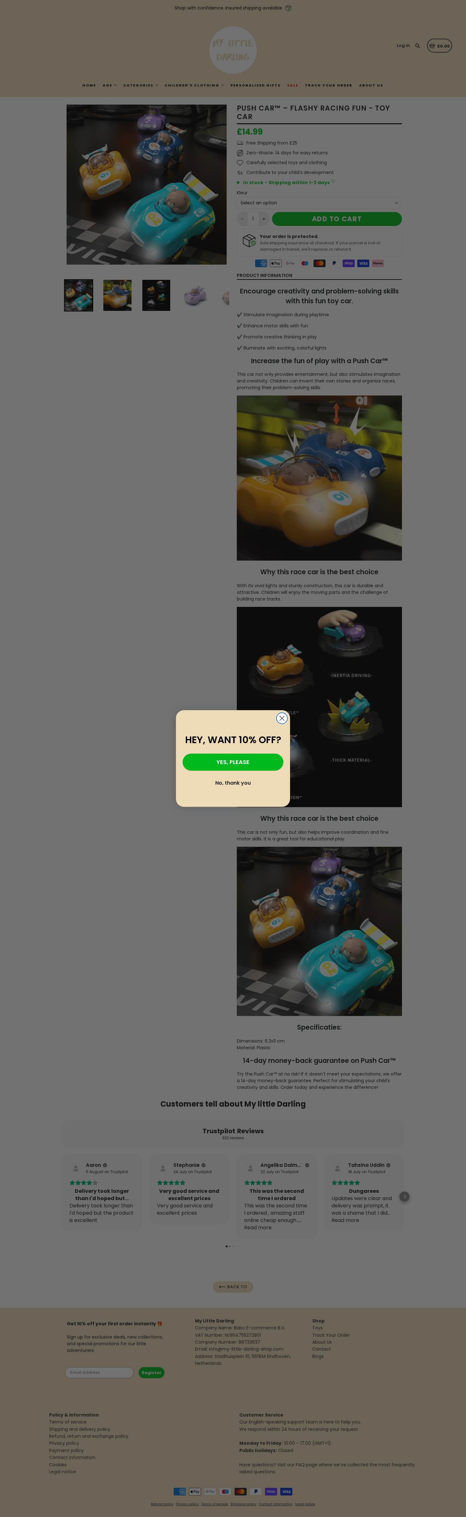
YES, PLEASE (233, 762)
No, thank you (233, 783)
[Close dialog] (282, 718)
